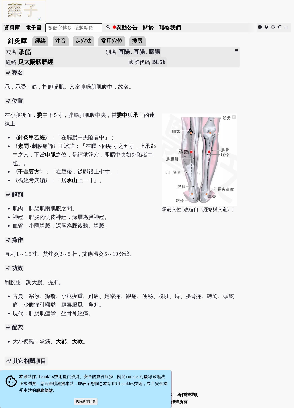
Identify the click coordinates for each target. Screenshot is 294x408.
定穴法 (83, 41)
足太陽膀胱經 (35, 62)
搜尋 (137, 41)
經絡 (40, 41)
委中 (42, 115)
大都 (61, 342)
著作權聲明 (187, 394)
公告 (127, 28)
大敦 (77, 342)
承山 (138, 115)
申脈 (50, 155)
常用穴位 (112, 41)
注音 (60, 41)
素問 (23, 146)
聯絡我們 (170, 28)
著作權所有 (177, 401)
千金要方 (29, 172)
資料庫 (12, 28)
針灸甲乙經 (31, 137)
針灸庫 (17, 40)
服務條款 (44, 390)
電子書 (34, 28)
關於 (148, 28)
